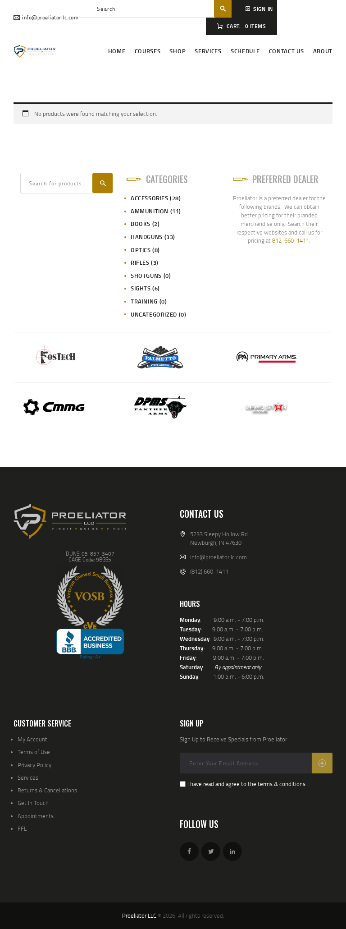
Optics (141, 250)
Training (144, 301)
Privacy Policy (34, 765)
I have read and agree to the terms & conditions (246, 784)
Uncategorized (154, 314)
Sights (141, 288)
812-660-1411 (290, 240)
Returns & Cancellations (47, 790)
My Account (32, 739)
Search (102, 183)
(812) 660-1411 (209, 571)
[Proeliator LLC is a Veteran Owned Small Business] (90, 597)
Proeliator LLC (139, 915)
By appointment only (237, 667)
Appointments (36, 816)
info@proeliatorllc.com (218, 557)
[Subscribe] (322, 763)
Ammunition (149, 211)
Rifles (140, 262)
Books (140, 224)
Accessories (149, 198)
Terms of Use (34, 752)
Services (28, 777)
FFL (22, 828)
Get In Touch (33, 803)
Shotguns (146, 275)
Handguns (147, 237)
